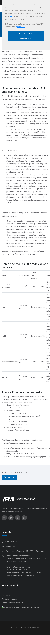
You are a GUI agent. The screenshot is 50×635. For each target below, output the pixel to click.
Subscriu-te (9, 477)
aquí (11, 16)
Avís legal (6, 595)
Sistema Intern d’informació (13, 603)
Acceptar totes (26, 33)
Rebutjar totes (25, 38)
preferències (20, 27)
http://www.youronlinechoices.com (20, 454)
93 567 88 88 (11, 542)
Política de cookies (9, 599)
